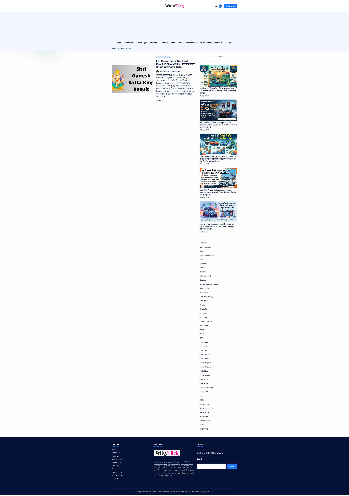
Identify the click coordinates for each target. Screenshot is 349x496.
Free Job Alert (205, 288)
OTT (201, 338)
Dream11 (203, 272)
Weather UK (204, 404)
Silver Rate (204, 383)
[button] (230, 6)
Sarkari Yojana (205, 363)
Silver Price (204, 379)
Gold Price (204, 292)
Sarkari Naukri (205, 354)
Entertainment (205, 276)
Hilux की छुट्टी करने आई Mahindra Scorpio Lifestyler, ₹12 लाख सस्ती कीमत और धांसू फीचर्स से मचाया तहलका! (218, 192)
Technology (204, 392)
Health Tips (204, 309)
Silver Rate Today (206, 388)
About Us (115, 456)
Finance (203, 280)
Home (114, 49)
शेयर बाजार (204, 429)
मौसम (202, 425)
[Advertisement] (174, 26)
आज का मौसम (205, 421)
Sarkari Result (205, 359)
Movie (202, 330)
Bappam (203, 263)
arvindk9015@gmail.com (213, 453)
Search (199, 459)
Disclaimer (116, 466)
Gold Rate (203, 301)
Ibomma (203, 313)
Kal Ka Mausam (206, 321)
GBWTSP (115, 479)
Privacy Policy (117, 469)
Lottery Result (205, 325)
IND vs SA (203, 317)
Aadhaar (203, 243)
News (158, 57)
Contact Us (116, 453)
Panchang (204, 342)
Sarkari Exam (204, 350)
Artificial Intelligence (208, 255)
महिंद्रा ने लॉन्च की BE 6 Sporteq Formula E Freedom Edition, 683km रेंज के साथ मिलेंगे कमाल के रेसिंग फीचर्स (218, 125)
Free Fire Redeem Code (209, 284)
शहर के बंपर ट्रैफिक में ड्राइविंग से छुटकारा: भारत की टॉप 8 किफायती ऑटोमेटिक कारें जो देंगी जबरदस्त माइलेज (218, 90)
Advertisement (117, 459)
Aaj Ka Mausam (206, 247)
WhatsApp (204, 416)
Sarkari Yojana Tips (207, 367)
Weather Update (206, 408)
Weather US (204, 412)
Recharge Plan (205, 346)
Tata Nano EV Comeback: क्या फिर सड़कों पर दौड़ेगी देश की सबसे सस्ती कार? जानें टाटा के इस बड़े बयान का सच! (217, 226)
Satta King (166, 57)
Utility (202, 400)
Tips (201, 396)
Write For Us (116, 462)
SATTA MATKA (205, 375)
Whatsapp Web (118, 472)
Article (202, 251)
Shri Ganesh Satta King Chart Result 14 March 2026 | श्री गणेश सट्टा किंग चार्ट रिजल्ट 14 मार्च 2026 (175, 64)
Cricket (202, 268)
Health (202, 305)
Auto (201, 259)
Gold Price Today (206, 297)
